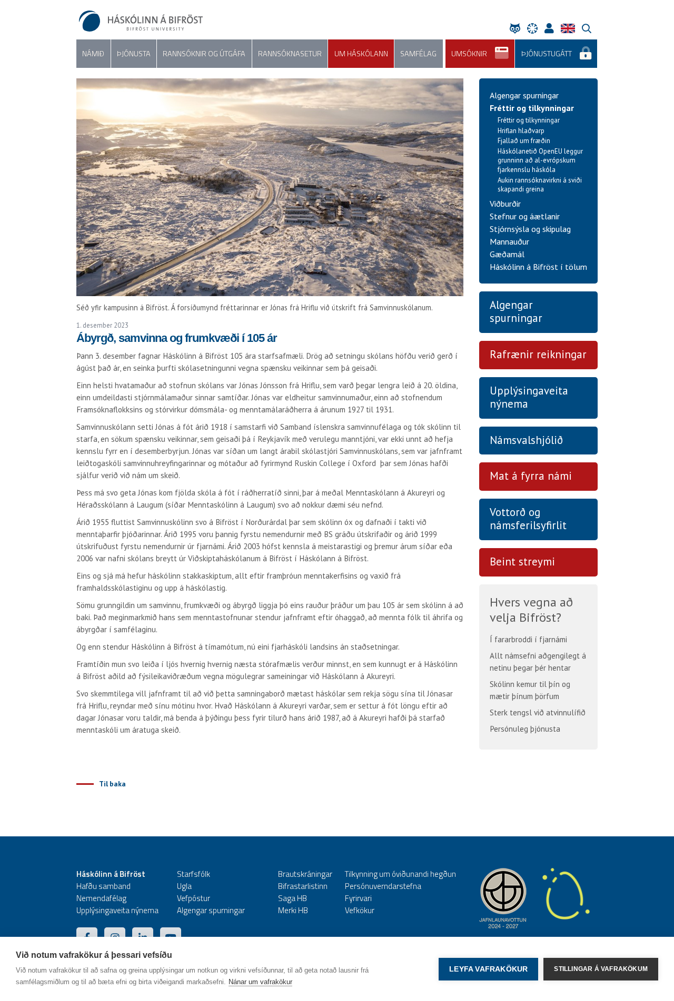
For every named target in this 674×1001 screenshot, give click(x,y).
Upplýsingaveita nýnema (529, 397)
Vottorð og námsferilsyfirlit (528, 518)
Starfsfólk (193, 874)
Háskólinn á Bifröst (110, 874)
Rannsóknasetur (290, 53)
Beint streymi (522, 561)
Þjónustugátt (546, 53)
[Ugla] (518, 28)
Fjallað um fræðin (524, 140)
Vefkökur (359, 910)
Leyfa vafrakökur (488, 969)
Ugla (184, 886)
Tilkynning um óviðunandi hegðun (400, 874)
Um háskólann (361, 53)
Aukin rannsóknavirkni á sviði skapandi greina (540, 185)
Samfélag (418, 53)
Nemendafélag (101, 898)
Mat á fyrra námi (531, 476)
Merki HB (293, 910)
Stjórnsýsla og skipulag (530, 229)
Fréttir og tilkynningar (532, 108)
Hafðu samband (103, 886)
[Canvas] (535, 28)
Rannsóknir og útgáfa (204, 53)
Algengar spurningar (524, 95)
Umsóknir (469, 53)
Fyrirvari (358, 898)
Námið (93, 53)
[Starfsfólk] (551, 28)
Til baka (112, 783)
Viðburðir (505, 203)
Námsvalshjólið (526, 440)
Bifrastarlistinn (303, 886)
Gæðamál (507, 254)
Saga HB (292, 898)
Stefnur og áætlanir (525, 216)
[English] (570, 28)
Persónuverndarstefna (383, 886)
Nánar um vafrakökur (260, 982)
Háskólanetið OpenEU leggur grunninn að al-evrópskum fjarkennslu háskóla (540, 160)
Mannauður (509, 241)
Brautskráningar (305, 874)
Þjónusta (134, 53)
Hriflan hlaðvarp (521, 130)
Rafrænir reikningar (538, 354)
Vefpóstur (193, 898)
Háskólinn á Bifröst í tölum (538, 266)
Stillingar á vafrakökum (601, 969)
